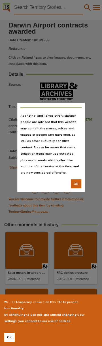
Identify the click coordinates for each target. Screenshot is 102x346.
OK (76, 183)
